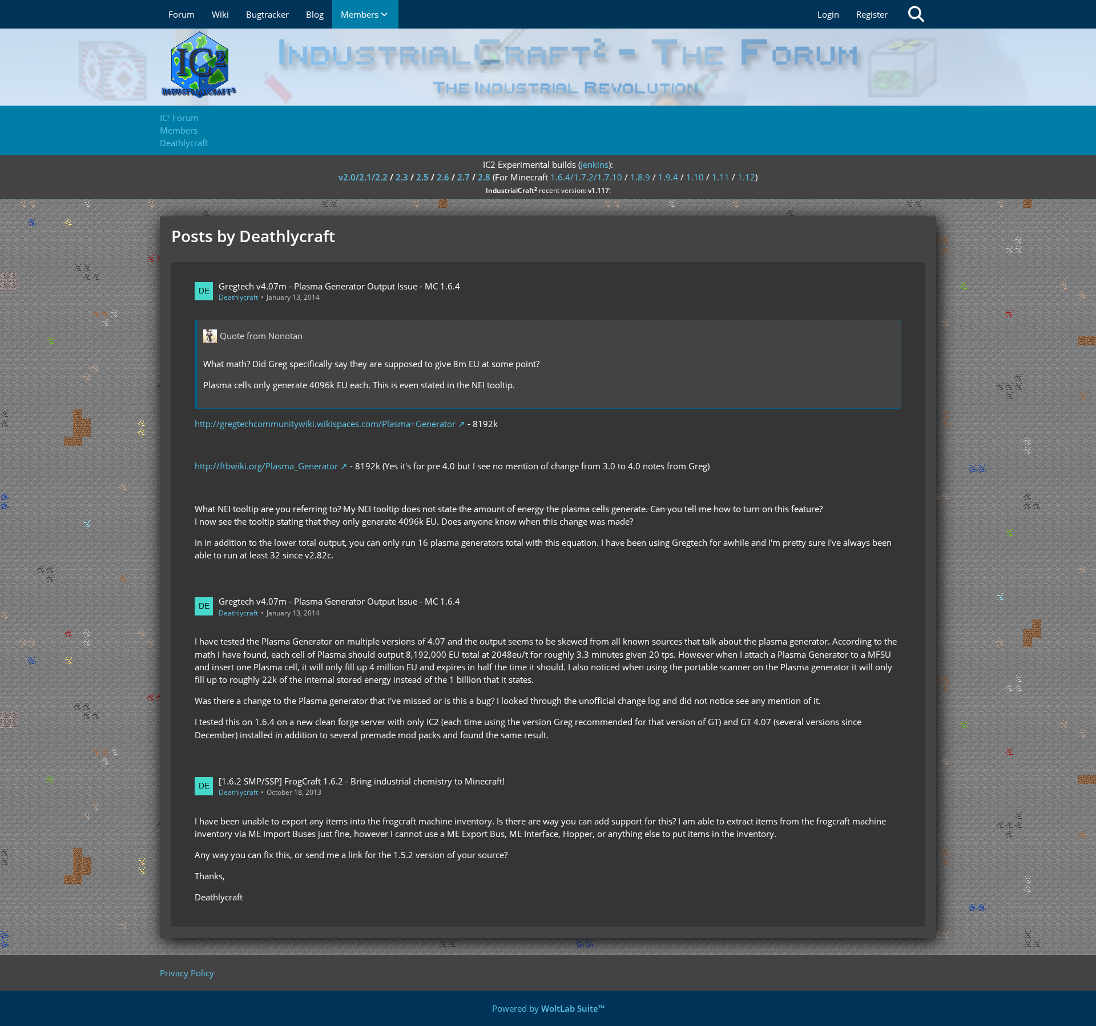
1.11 (721, 177)
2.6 (443, 177)
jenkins (595, 164)
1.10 (695, 177)
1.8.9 (640, 177)
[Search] (916, 14)
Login (828, 14)
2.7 (463, 177)
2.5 (422, 177)
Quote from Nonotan (261, 335)
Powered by (548, 1008)
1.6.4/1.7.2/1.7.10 (586, 177)
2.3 (402, 177)
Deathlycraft (238, 297)
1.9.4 (668, 177)
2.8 (484, 177)
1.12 (746, 177)
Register (872, 14)
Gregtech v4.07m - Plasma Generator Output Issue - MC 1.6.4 (339, 286)
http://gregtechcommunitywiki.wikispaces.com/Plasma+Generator (325, 423)
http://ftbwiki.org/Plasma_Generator (266, 466)
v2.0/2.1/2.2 (363, 177)
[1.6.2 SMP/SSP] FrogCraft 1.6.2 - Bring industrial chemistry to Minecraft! (362, 781)
